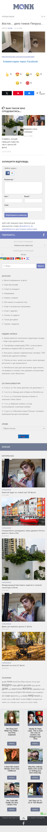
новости (9, 697)
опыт (18, 697)
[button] (8, 172)
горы (14, 683)
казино (29, 690)
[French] (14, 256)
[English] (11, 256)
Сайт (6, 203)
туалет (30, 700)
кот (3, 694)
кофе (7, 693)
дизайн (27, 683)
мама (25, 693)
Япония (34, 679)
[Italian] (21, 256)
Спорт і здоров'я (11, 309)
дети (20, 682)
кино (34, 690)
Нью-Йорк (21, 679)
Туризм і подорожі (11, 322)
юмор (35, 700)
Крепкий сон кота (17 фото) (13, 663)
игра (42, 687)
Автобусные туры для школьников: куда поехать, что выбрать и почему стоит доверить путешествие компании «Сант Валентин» (23, 368)
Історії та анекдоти (11, 287)
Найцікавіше (8, 17)
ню (14, 697)
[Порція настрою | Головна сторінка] (23, 7)
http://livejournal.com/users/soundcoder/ (18, 57)
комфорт (39, 690)
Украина (28, 679)
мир (31, 693)
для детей (36, 683)
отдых (29, 697)
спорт (18, 700)
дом (5, 686)
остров (23, 697)
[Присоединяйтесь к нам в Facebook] (43, 232)
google (4, 679)
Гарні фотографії (11, 282)
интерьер (11, 690)
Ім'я (6, 194)
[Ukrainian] (1, 256)
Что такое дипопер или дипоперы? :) (28, 385)
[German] (18, 256)
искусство (20, 690)
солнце (13, 700)
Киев (9, 679)
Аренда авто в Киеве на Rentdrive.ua (28, 390)
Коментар (9, 177)
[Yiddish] (27, 256)
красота (14, 693)
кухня (20, 694)
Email (27, 194)
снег (8, 700)
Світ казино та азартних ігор (15, 300)
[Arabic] (5, 256)
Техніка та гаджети (11, 313)
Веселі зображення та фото (15, 278)
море (37, 693)
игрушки (5, 690)
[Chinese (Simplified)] (8, 256)
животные (16, 686)
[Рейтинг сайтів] (23, 435)
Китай (15, 679)
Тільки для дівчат (11, 317)
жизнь (27, 686)
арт (38, 679)
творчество (24, 700)
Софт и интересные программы (17, 304)
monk (10, 28)
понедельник (37, 697)
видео (7, 683)
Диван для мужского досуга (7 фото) (17, 624)
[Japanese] (24, 256)
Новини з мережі (11, 296)
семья (4, 700)
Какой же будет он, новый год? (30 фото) (19, 490)
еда (9, 687)
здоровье (37, 687)
